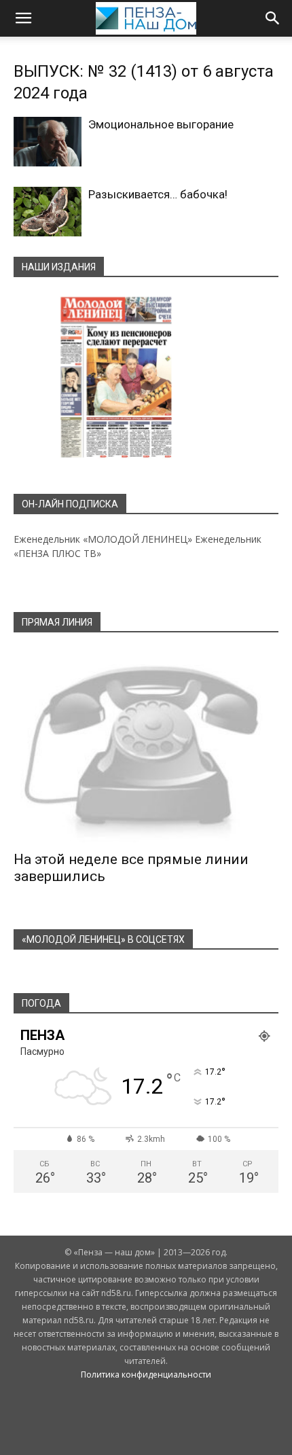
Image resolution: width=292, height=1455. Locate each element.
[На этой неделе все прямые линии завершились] (146, 746)
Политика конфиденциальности (146, 1374)
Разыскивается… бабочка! (157, 194)
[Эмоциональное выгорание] (47, 141)
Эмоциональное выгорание (161, 124)
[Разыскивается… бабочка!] (47, 211)
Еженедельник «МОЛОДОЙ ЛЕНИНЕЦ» (103, 539)
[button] (23, 18)
